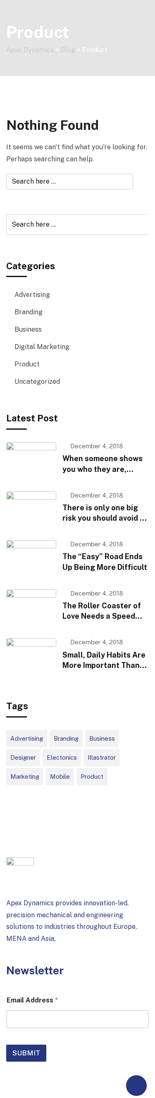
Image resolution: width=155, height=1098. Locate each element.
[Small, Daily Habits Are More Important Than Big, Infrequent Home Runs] (31, 656)
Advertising (32, 295)
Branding (28, 312)
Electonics (62, 757)
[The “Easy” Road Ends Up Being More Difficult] (31, 558)
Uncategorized (37, 381)
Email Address (32, 1000)
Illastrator (102, 757)
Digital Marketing (41, 347)
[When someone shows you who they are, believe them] (31, 460)
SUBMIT (26, 1053)
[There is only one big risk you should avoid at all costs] (31, 509)
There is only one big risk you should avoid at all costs (105, 518)
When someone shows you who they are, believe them (102, 468)
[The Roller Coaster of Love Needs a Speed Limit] (31, 607)
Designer (23, 757)
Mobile (60, 776)
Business (28, 329)
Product (27, 364)
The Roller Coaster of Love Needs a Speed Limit (101, 616)
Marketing (24, 776)
